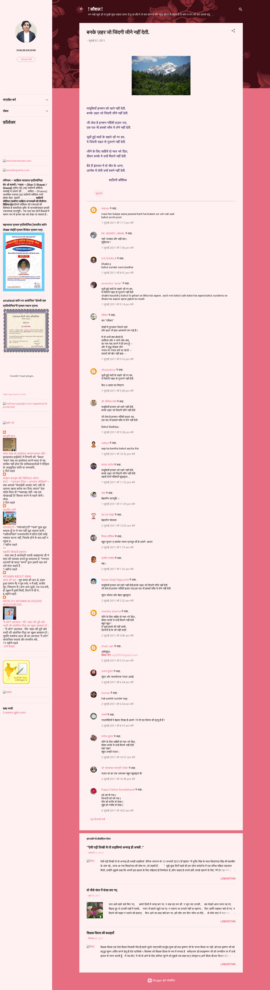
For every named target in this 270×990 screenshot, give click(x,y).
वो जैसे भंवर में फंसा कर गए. (102, 890)
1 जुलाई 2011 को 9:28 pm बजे (117, 390)
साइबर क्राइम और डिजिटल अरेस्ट (21, 478)
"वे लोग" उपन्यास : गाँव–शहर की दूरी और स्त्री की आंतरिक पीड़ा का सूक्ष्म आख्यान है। (26, 623)
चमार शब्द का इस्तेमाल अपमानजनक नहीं (24, 453)
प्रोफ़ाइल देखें (26, 59)
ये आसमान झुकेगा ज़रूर (14, 712)
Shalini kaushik (26, 50)
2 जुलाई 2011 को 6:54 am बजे (117, 682)
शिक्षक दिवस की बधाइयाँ (100, 933)
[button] (233, 31)
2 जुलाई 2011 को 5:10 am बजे (117, 660)
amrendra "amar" (111, 283)
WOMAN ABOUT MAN (17, 576)
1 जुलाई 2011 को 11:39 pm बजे (118, 504)
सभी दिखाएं (9, 646)
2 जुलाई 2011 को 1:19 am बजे (117, 547)
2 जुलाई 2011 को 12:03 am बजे (118, 525)
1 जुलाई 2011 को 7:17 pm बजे (117, 222)
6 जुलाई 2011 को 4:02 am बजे (117, 810)
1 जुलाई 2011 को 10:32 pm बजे (118, 454)
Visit (14, 394)
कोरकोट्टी (8, 527)
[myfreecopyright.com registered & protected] (26, 407)
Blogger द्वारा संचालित (163, 980)
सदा (103, 493)
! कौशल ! (95, 9)
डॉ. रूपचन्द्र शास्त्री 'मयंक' (114, 768)
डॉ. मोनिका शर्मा (109, 401)
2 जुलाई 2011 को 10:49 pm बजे (118, 779)
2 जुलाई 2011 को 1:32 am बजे (117, 569)
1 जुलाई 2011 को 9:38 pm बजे (117, 432)
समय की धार (9, 580)
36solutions (108, 369)
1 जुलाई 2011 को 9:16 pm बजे (117, 359)
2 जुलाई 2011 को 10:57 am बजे (118, 757)
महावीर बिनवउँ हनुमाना (14, 552)
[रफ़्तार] (7, 692)
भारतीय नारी (9, 510)
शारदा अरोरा (107, 464)
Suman (105, 693)
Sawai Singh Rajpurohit (115, 579)
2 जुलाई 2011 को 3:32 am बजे (117, 600)
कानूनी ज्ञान (9, 436)
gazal (99, 193)
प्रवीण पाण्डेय (107, 558)
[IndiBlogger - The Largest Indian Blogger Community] (16, 683)
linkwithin (228, 878)
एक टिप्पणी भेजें (97, 819)
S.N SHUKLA (108, 258)
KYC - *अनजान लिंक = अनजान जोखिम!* (25, 481)
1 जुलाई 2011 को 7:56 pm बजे (117, 247)
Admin (105, 208)
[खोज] (240, 10)
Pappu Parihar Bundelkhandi (118, 789)
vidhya (105, 443)
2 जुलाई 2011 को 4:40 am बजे (117, 635)
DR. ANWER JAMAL (113, 233)
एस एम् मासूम (107, 514)
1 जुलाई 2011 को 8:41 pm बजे (117, 272)
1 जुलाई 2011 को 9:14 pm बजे (117, 304)
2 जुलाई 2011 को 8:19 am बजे (117, 725)
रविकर (105, 315)
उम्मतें (104, 714)
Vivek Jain (107, 646)
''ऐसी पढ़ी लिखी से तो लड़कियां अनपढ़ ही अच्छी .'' (115, 847)
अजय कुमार (107, 671)
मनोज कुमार (107, 736)
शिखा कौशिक (107, 536)
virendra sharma (111, 611)
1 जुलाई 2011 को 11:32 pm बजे (118, 482)
